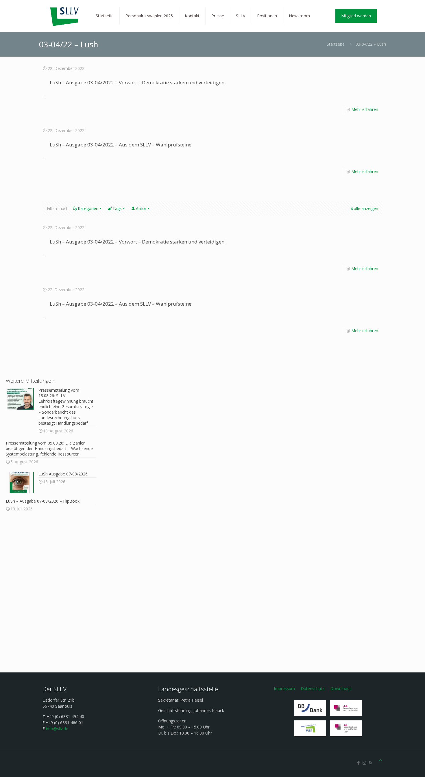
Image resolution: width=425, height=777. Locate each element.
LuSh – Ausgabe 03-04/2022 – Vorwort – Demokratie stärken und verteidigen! (138, 82)
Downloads (341, 688)
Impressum (284, 688)
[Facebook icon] (358, 762)
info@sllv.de (57, 728)
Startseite (336, 44)
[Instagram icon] (364, 762)
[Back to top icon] (380, 760)
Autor (141, 208)
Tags (117, 208)
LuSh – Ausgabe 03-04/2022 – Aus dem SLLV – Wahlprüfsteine (120, 144)
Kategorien (88, 208)
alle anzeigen (366, 208)
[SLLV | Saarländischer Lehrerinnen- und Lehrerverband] (64, 16)
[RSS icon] (370, 762)
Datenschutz (312, 688)
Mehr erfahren (364, 109)
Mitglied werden (356, 15)
